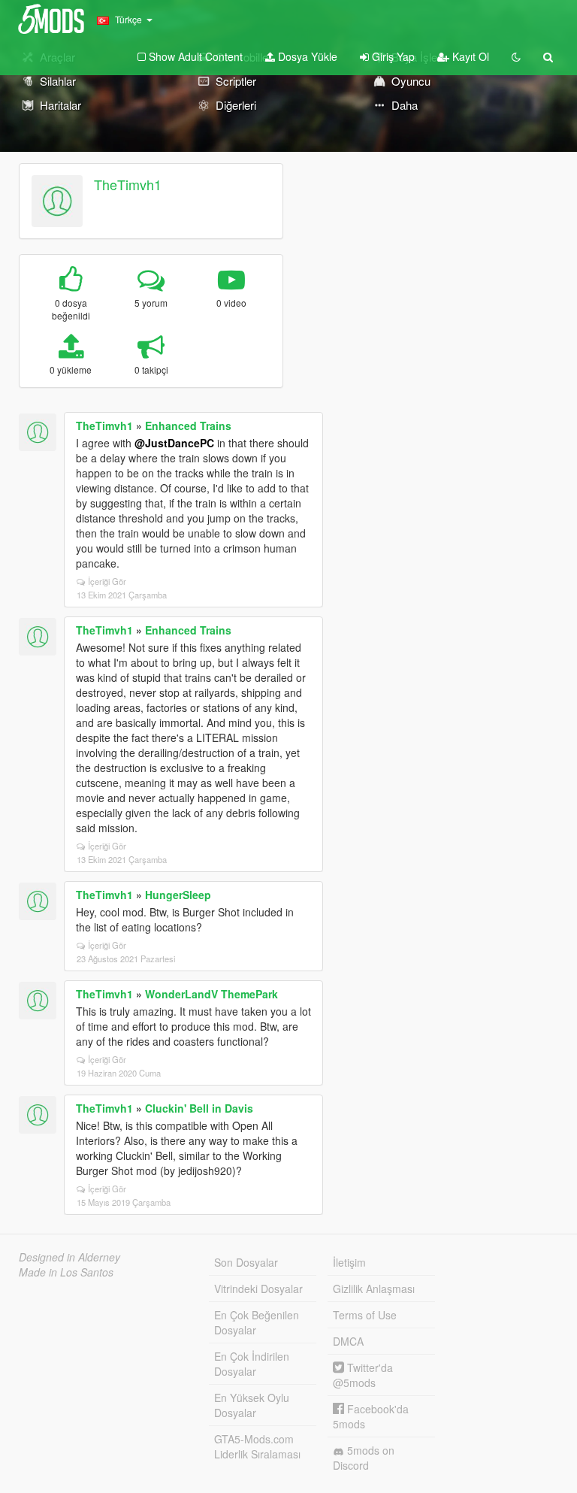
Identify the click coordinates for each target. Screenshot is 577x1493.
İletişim (349, 1262)
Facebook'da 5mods (371, 1416)
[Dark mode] (516, 56)
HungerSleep (178, 894)
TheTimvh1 (128, 184)
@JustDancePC (174, 442)
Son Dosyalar (246, 1262)
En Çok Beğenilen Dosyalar (256, 1322)
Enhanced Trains (188, 425)
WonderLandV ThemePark (211, 993)
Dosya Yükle (306, 56)
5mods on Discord (363, 1458)
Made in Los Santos (66, 1271)
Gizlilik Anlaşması (374, 1288)
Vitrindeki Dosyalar (258, 1288)
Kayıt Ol (469, 56)
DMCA (348, 1341)
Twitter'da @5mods (363, 1375)
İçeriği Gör (107, 581)
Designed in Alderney (69, 1256)
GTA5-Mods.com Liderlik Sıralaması (257, 1446)
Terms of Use (365, 1314)
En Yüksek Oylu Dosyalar (251, 1405)
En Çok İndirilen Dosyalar (251, 1364)
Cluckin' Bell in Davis (199, 1108)
